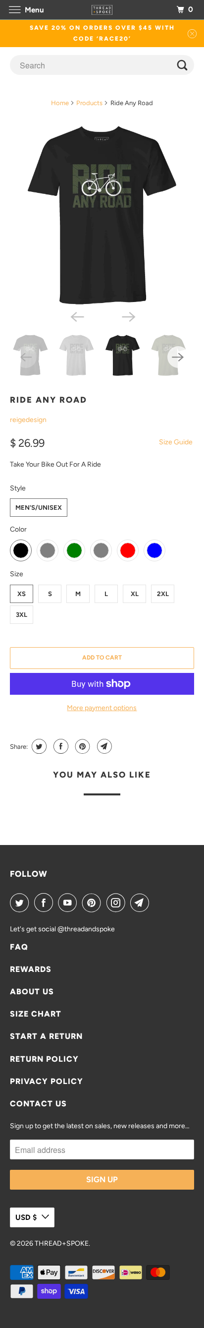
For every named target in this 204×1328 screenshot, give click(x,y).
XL (135, 594)
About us (32, 991)
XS (21, 594)
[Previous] (76, 316)
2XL (163, 594)
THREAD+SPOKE (62, 1243)
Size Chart (35, 1014)
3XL (21, 614)
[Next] (128, 316)
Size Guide (176, 442)
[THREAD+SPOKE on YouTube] (69, 902)
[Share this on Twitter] (38, 746)
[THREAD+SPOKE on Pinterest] (93, 902)
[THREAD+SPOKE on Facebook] (45, 902)
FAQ (19, 947)
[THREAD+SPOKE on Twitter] (21, 902)
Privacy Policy (46, 1081)
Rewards (30, 969)
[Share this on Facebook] (59, 746)
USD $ (26, 1217)
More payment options (102, 708)
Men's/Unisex (38, 507)
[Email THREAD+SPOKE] (141, 902)
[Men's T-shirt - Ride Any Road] (101, 214)
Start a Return (46, 1036)
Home (60, 103)
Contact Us (38, 1103)
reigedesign (28, 420)
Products (89, 103)
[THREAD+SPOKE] (102, 9)
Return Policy (44, 1059)
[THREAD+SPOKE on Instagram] (117, 902)
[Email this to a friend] (103, 746)
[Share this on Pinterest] (81, 746)
